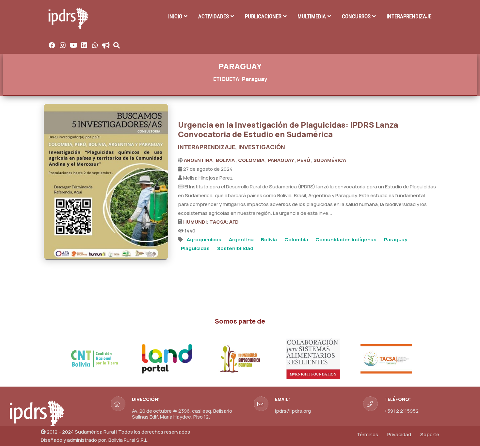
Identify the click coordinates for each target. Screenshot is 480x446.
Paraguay (395, 239)
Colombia (296, 239)
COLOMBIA (251, 160)
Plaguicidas (195, 248)
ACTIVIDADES (213, 16)
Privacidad (399, 434)
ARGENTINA (199, 160)
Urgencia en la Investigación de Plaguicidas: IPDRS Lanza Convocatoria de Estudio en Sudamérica (288, 129)
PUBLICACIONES (263, 16)
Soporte (429, 434)
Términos (367, 434)
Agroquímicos (204, 239)
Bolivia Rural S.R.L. (128, 440)
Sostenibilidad (235, 248)
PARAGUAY (281, 160)
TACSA (218, 221)
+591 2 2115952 (401, 410)
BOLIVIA (226, 160)
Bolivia (269, 239)
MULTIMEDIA (311, 16)
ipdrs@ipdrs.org (293, 410)
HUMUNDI (195, 221)
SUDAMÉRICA (329, 160)
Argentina (241, 239)
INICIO (175, 16)
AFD (234, 221)
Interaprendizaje (409, 16)
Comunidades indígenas (345, 239)
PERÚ (304, 160)
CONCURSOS (356, 16)
